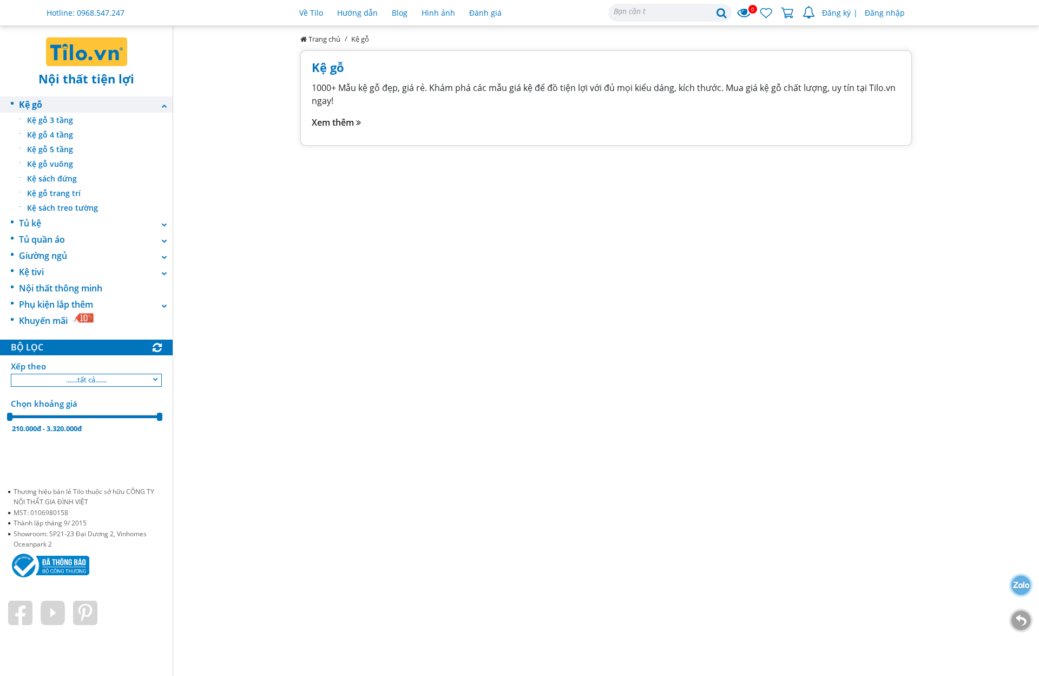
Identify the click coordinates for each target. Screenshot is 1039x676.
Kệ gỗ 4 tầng (50, 134)
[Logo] (86, 51)
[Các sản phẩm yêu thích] (766, 13)
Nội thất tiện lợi (86, 78)
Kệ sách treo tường (62, 208)
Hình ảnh (438, 13)
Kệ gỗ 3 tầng (50, 120)
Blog (399, 13)
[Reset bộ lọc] (157, 348)
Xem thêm (334, 122)
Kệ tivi (31, 272)
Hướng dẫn (357, 13)
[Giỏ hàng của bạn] (787, 13)
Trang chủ (323, 39)
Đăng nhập (885, 13)
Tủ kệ (30, 223)
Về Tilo (311, 13)
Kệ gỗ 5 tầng (50, 149)
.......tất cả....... (86, 380)
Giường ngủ (43, 256)
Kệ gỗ (30, 104)
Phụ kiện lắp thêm (56, 304)
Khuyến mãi (43, 321)
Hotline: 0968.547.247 (85, 13)
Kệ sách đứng (52, 178)
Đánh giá (485, 13)
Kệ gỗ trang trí (54, 193)
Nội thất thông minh (60, 288)
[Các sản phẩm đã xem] (744, 13)
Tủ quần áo (42, 239)
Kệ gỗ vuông (50, 164)
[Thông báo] (809, 13)
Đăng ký (836, 13)
